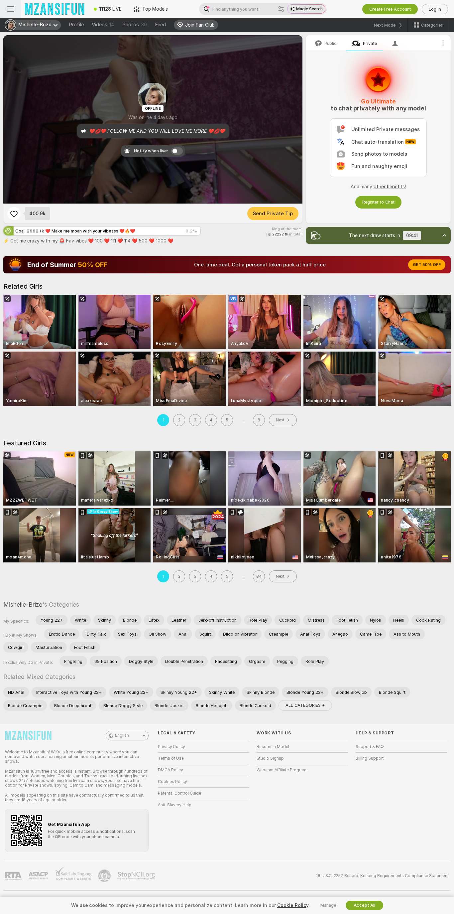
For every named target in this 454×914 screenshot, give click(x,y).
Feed (160, 25)
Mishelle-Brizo (23, 604)
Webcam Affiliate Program (281, 770)
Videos (103, 25)
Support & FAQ (370, 746)
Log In (435, 9)
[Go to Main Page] (54, 9)
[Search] (281, 9)
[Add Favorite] (14, 213)
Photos (134, 25)
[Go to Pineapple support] (105, 875)
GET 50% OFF (427, 264)
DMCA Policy (170, 770)
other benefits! (390, 186)
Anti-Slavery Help (174, 805)
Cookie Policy (292, 905)
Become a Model (273, 746)
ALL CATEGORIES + (305, 705)
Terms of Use (171, 758)
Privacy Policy (171, 746)
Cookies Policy (172, 781)
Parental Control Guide (179, 793)
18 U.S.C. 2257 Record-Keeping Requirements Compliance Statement (382, 875)
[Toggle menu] (10, 9)
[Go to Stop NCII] (137, 876)
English (122, 735)
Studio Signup (270, 758)
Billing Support (370, 758)
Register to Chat (378, 202)
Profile (76, 25)
